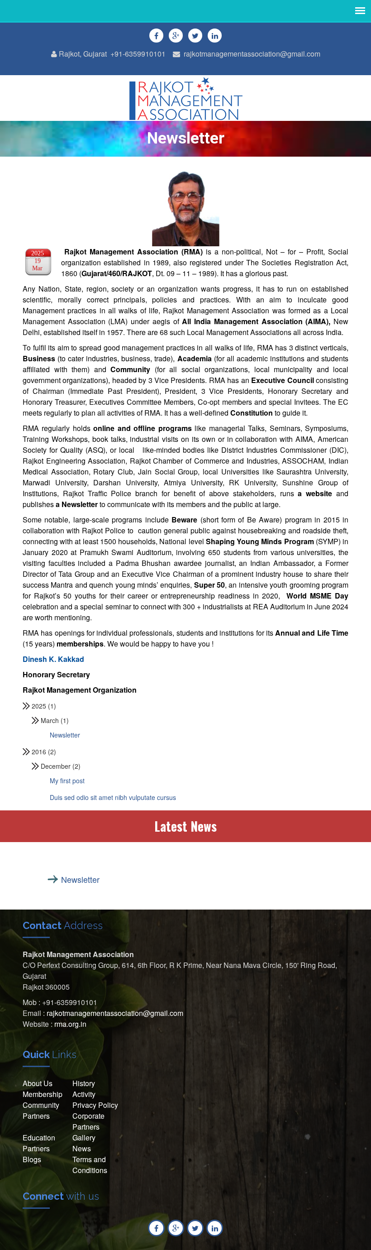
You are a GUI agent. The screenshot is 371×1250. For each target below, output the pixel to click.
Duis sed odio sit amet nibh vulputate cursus (113, 797)
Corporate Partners (88, 1121)
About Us (37, 1083)
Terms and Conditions (89, 1164)
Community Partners (41, 1110)
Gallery (83, 1137)
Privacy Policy (95, 1105)
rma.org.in (70, 1024)
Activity (83, 1094)
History (83, 1083)
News (81, 1148)
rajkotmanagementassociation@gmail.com (252, 53)
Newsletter (65, 734)
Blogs (32, 1159)
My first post (67, 780)
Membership (42, 1094)
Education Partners (39, 1143)
